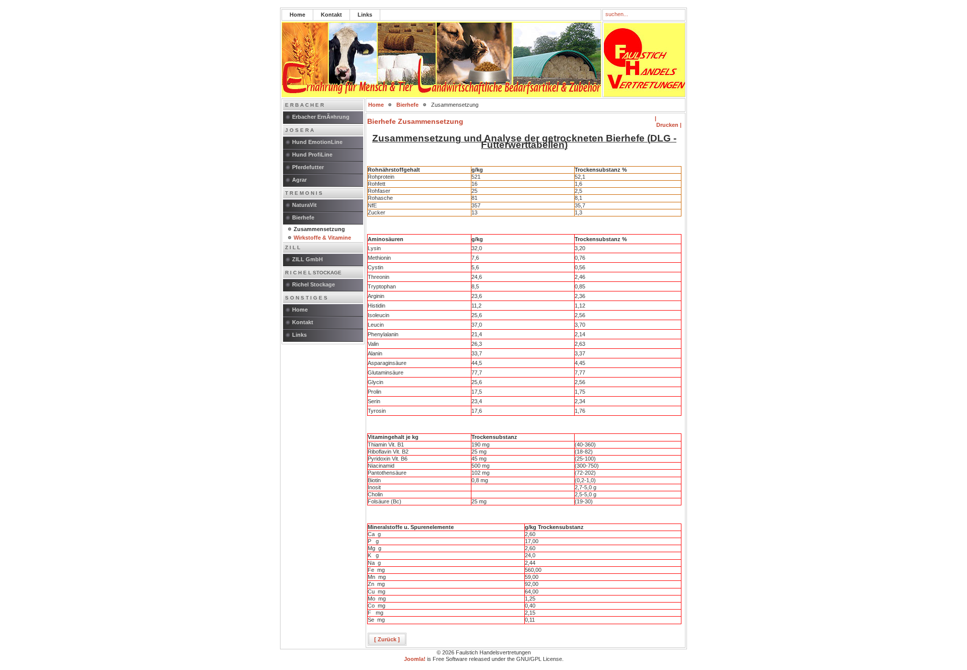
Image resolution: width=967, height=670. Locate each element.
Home (297, 15)
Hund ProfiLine (312, 155)
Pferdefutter (308, 167)
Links (365, 15)
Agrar (299, 180)
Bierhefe (303, 217)
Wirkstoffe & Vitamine (322, 238)
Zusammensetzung (319, 229)
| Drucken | (668, 121)
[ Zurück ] (387, 639)
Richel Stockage (313, 284)
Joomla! (415, 659)
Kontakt (331, 15)
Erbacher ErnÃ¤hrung (321, 117)
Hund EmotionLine (317, 142)
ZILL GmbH (307, 259)
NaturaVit (304, 205)
